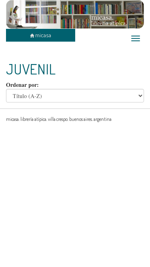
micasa (42, 35)
